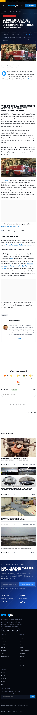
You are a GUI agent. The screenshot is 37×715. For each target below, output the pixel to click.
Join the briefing (27, 584)
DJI (23, 266)
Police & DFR (23, 653)
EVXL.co (27, 331)
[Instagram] (18, 630)
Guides (21, 647)
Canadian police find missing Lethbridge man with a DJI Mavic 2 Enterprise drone (15, 459)
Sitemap (15, 711)
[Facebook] (8, 630)
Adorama (30, 263)
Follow (18, 338)
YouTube (22, 245)
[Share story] (8, 66)
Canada (30, 79)
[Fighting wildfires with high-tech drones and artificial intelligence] (18, 506)
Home (4, 11)
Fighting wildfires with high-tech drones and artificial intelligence (13, 518)
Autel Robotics (5, 641)
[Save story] (3, 66)
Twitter (8, 245)
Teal (2, 653)
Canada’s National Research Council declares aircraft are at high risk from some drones (17, 489)
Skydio (3, 644)
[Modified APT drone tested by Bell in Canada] (18, 536)
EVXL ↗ (3, 684)
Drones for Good (15, 11)
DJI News (22, 641)
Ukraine (22, 656)
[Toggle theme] (22, 5)
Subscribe (30, 5)
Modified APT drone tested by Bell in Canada (16, 548)
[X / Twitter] (3, 630)
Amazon (4, 266)
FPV (21, 659)
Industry (22, 665)
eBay (19, 266)
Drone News (23, 638)
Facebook (14, 245)
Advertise (4, 678)
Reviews (22, 662)
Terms (10, 711)
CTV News (5, 180)
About (3, 672)
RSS (21, 711)
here (11, 259)
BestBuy (14, 266)
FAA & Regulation (24, 650)
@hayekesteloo (27, 334)
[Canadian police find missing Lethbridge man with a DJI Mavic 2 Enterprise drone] (18, 447)
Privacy (3, 711)
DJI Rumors (23, 644)
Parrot (27, 266)
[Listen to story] (12, 66)
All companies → (5, 656)
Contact (3, 675)
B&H (9, 266)
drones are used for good (10, 226)
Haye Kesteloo (14, 320)
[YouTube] (13, 630)
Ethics (3, 681)
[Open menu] (3, 5)
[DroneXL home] (13, 5)
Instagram (28, 245)
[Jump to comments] (17, 66)
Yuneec (3, 268)
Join (32, 696)
